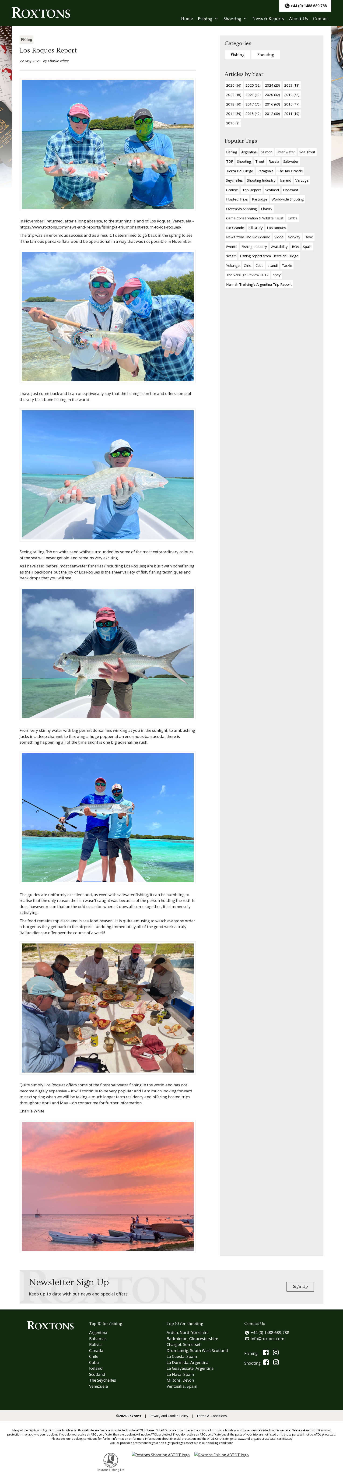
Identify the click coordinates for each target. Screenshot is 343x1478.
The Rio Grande (290, 171)
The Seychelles (102, 1380)
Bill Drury (255, 227)
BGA (295, 246)
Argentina (249, 152)
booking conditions (84, 1439)
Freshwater (285, 152)
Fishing (205, 19)
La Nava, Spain (180, 1374)
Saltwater (291, 161)
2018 (233, 104)
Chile (247, 265)
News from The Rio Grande (248, 237)
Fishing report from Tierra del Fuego (269, 255)
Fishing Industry (254, 246)
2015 (291, 104)
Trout (259, 161)
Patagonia (265, 171)
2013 (253, 113)
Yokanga (233, 265)
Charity (266, 208)
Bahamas (98, 1338)
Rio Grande (235, 227)
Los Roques (276, 227)
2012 (272, 113)
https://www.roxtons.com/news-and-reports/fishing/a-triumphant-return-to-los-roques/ (100, 227)
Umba (292, 218)
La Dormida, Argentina (188, 1362)
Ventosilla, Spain (182, 1386)
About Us (298, 19)
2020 (272, 94)
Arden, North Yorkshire (188, 1332)
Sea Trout (307, 152)
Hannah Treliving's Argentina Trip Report (259, 284)
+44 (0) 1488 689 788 (270, 1332)
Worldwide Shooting (288, 199)
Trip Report (251, 189)
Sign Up (300, 1286)
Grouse (232, 189)
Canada (96, 1350)
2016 (272, 104)
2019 (291, 94)
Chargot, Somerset (183, 1344)
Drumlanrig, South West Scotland (197, 1350)
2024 (272, 85)
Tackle (287, 265)
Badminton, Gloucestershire (192, 1338)
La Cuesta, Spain (182, 1356)
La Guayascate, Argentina (190, 1368)
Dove (308, 237)
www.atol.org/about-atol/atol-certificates (265, 1439)
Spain (307, 246)
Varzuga (301, 180)
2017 (253, 104)
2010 (232, 123)
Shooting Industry (261, 180)
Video (279, 237)
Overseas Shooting (241, 208)
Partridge (259, 199)
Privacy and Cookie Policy (169, 1416)
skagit (231, 255)
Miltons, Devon (180, 1380)
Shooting (233, 19)
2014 (233, 113)
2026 (233, 85)
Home (187, 19)
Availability (279, 246)
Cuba (259, 265)
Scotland (272, 189)
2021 (253, 94)
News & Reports (268, 19)
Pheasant (290, 189)
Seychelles (234, 180)
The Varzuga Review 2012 (247, 274)
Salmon (266, 152)
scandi (273, 265)
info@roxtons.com (267, 1338)
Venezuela (98, 1386)
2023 (291, 85)
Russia (274, 161)
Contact (321, 19)
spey (277, 274)
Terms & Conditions (211, 1416)
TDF (229, 161)
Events (231, 246)
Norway (294, 237)
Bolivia (95, 1344)
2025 (253, 85)
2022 (233, 94)
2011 (291, 113)
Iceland (285, 180)
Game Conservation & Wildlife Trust (255, 218)
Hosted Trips (237, 199)
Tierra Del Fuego (239, 171)
